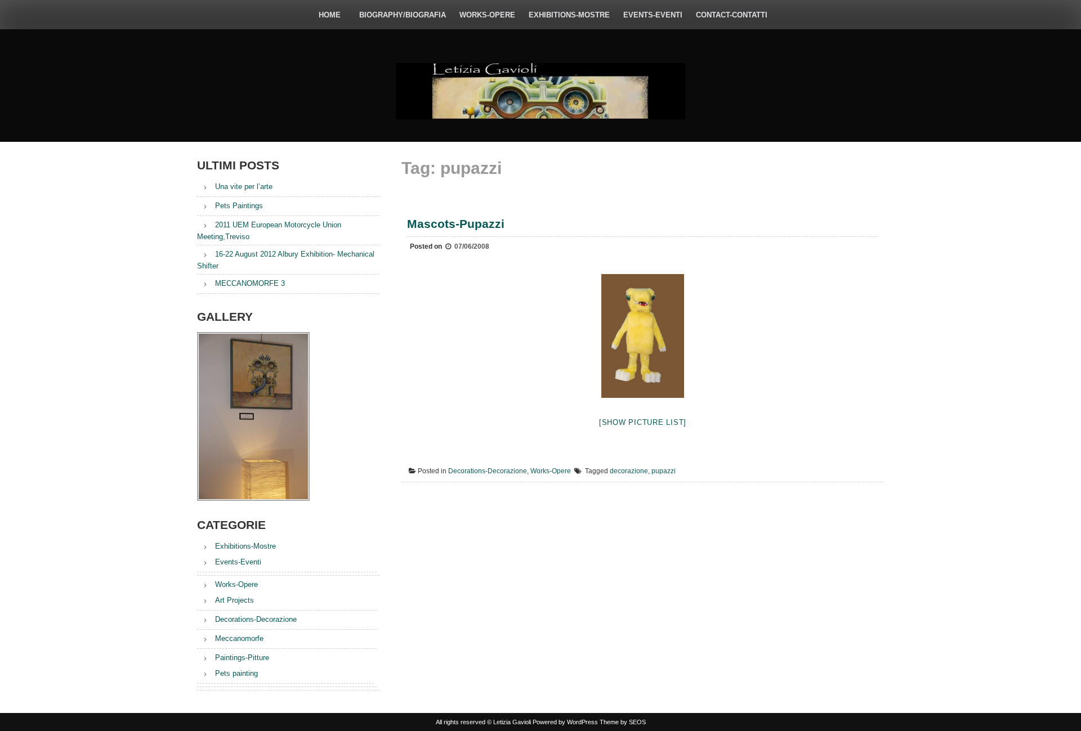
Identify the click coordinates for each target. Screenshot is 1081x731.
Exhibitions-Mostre (569, 15)
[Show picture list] (642, 422)
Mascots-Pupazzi (455, 223)
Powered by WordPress (565, 722)
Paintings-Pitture (242, 657)
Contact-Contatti (731, 15)
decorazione (629, 471)
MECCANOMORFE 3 (250, 283)
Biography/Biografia (402, 15)
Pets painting (236, 673)
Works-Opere (487, 15)
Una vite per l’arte (244, 186)
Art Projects (234, 600)
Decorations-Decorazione (487, 471)
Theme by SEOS (623, 722)
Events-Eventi (652, 15)
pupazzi (663, 471)
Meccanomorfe (239, 638)
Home (330, 15)
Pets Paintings (239, 205)
